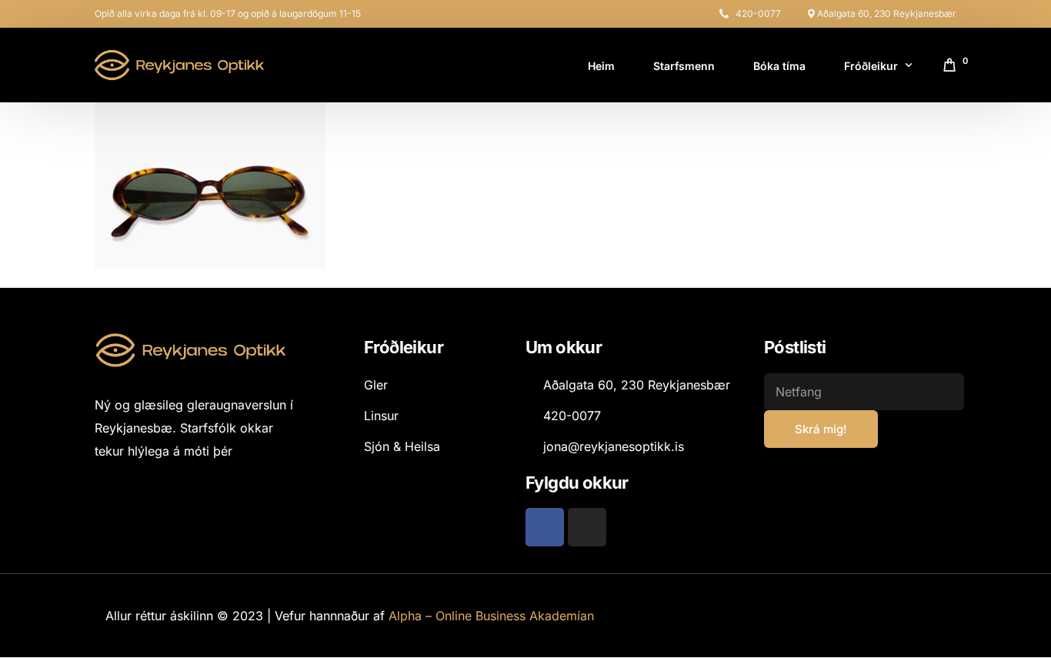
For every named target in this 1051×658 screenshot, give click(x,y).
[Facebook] (545, 527)
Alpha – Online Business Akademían (491, 615)
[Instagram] (587, 527)
